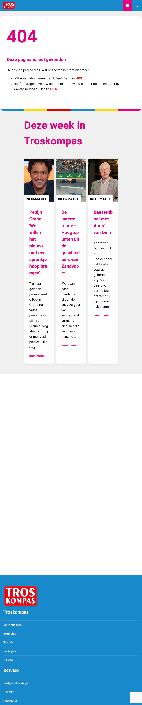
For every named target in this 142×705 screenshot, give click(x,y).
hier (79, 78)
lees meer (36, 356)
